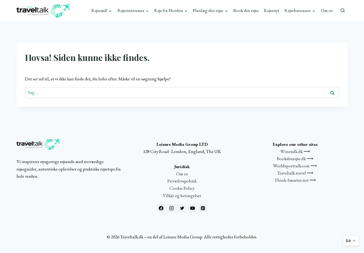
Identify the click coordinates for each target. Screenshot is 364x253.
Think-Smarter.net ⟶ (295, 180)
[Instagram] (171, 208)
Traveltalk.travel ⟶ (295, 173)
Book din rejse (246, 10)
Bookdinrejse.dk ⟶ (295, 158)
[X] (182, 208)
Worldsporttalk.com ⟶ (295, 166)
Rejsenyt (271, 10)
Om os (327, 10)
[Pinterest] (202, 208)
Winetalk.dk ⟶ (295, 151)
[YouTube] (192, 208)
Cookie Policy (182, 188)
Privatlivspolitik (182, 181)
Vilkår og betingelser (182, 195)
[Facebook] (161, 208)
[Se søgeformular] (342, 10)
